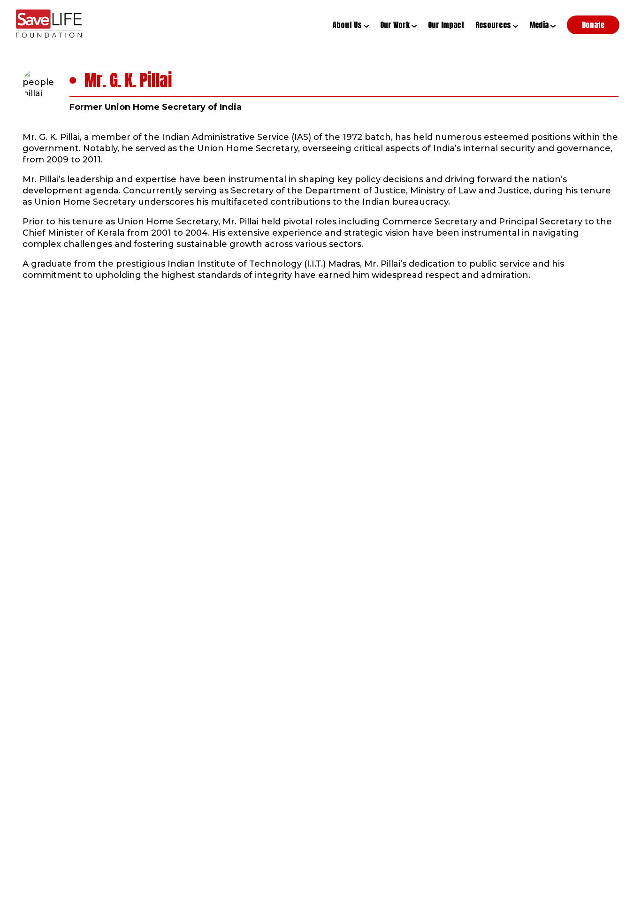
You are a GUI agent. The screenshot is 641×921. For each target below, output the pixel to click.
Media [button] (539, 25)
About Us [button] (348, 25)
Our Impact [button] (446, 25)
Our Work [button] (396, 25)
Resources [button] (494, 25)
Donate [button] (593, 25)
